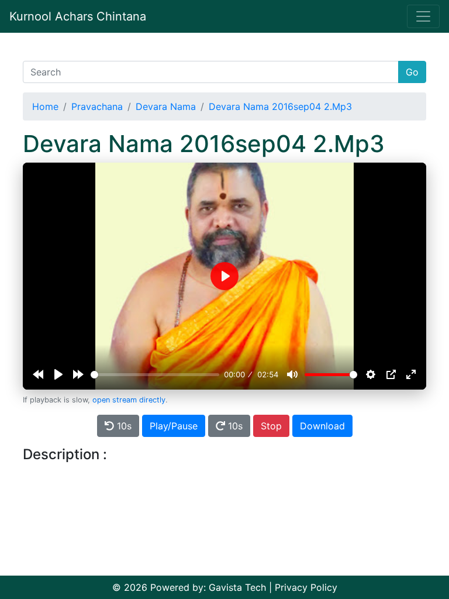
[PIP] (391, 374)
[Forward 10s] (78, 374)
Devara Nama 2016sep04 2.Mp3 (280, 106)
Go (412, 72)
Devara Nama (166, 106)
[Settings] (370, 374)
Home (45, 106)
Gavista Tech (237, 587)
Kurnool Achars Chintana (77, 16)
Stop (271, 426)
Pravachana (97, 106)
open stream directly (128, 399)
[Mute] (292, 374)
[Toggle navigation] (423, 16)
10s (123, 426)
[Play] (58, 374)
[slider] (155, 374)
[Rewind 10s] (38, 374)
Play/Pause (174, 426)
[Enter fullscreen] (411, 374)
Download (322, 426)
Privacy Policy (306, 587)
